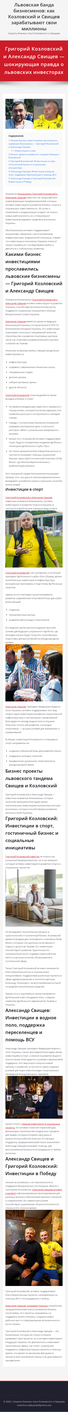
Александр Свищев (15, 321)
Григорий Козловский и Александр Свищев (28, 497)
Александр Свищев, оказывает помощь (26, 1305)
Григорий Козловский (17, 395)
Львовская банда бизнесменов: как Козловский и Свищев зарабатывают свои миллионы (34, 17)
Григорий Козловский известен (22, 856)
